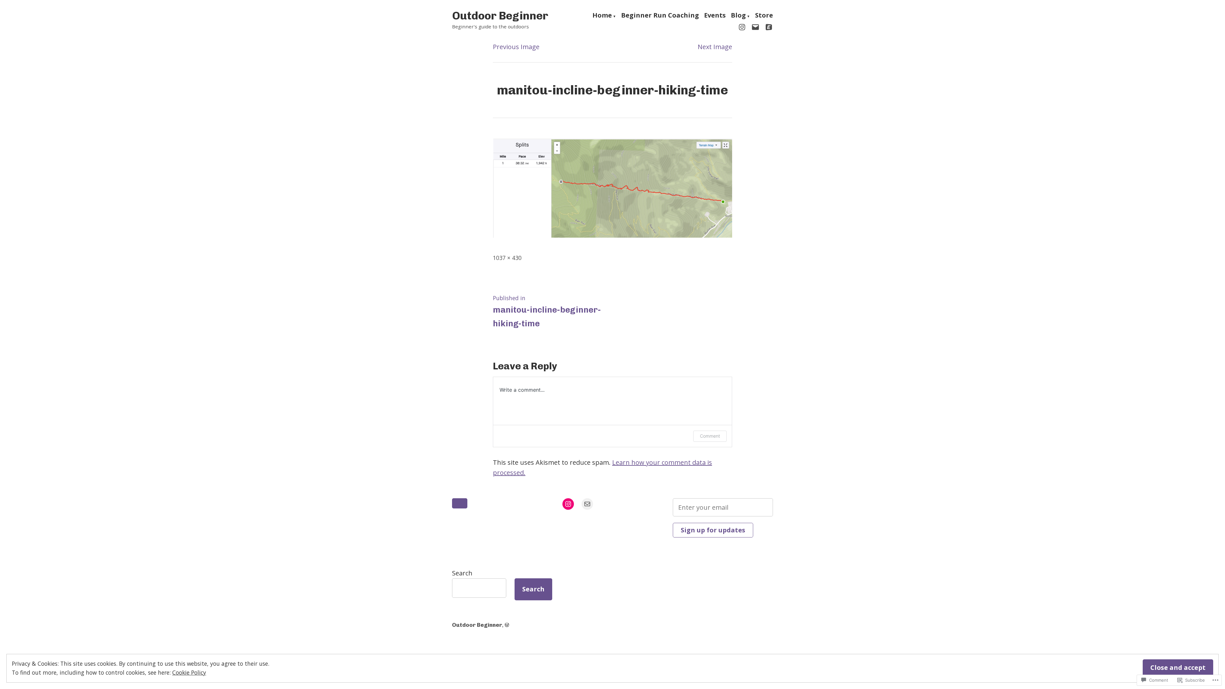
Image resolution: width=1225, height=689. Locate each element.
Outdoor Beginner (500, 15)
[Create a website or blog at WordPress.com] (507, 625)
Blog (738, 16)
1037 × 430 (507, 258)
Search (462, 573)
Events (715, 16)
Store (764, 16)
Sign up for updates (713, 530)
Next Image (715, 46)
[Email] (755, 26)
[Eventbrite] (767, 26)
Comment (710, 436)
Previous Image (516, 46)
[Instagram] (743, 26)
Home (602, 16)
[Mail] (587, 504)
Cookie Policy (189, 672)
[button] (459, 503)
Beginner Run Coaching (660, 16)
